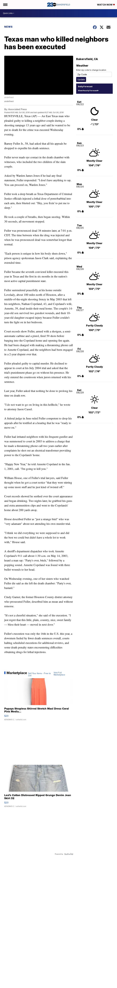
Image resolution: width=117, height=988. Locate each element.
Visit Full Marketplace (59, 674)
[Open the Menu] (5, 4)
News (8, 26)
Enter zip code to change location (91, 70)
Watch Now (105, 4)
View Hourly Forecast (88, 90)
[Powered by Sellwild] (68, 854)
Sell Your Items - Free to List (39, 674)
